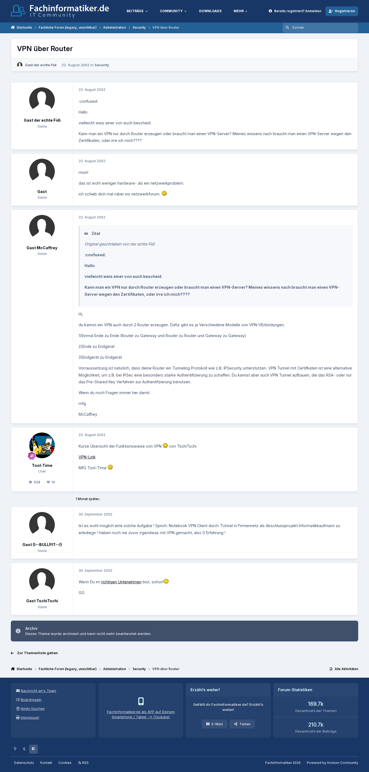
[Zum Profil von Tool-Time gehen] (42, 445)
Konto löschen (33, 708)
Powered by (332, 763)
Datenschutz (24, 763)
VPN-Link (87, 457)
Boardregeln (31, 699)
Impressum (30, 717)
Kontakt (46, 763)
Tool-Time (42, 465)
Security (102, 65)
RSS (85, 763)
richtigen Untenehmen (121, 582)
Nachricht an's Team (38, 690)
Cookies (65, 763)
